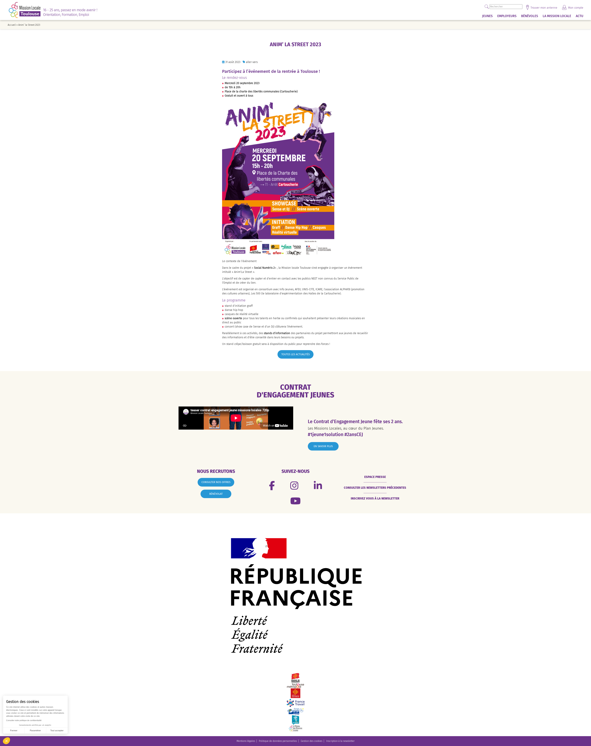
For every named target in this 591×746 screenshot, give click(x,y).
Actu (579, 16)
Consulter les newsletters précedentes (375, 487)
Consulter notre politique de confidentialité (24, 720)
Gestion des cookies (311, 741)
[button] (6, 740)
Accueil (12, 24)
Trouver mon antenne (543, 7)
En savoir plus (323, 446)
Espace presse (375, 477)
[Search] (487, 6)
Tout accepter (57, 730)
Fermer (13, 730)
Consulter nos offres (215, 482)
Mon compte (575, 7)
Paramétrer (35, 730)
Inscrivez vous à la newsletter (375, 498)
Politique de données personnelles (278, 741)
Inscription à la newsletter (340, 741)
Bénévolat (216, 493)
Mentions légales (246, 741)
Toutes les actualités (295, 354)
